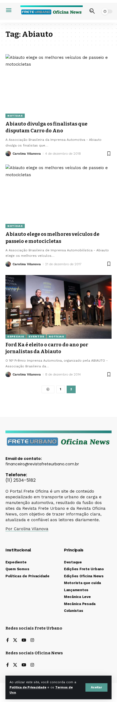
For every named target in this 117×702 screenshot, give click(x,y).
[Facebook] (7, 641)
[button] (96, 687)
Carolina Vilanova (27, 153)
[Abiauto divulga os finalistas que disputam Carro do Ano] (58, 86)
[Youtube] (24, 641)
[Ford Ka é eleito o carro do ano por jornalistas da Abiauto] (58, 307)
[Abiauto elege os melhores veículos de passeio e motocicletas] (58, 196)
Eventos (36, 336)
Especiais (15, 336)
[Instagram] (32, 641)
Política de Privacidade (28, 687)
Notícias (15, 115)
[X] (15, 641)
